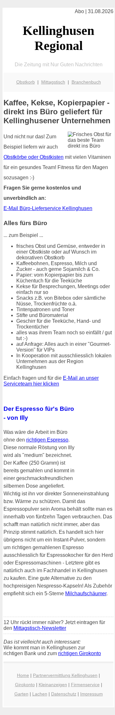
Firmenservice (85, 684)
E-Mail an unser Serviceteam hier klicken (51, 380)
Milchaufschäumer (85, 593)
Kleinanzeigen (53, 684)
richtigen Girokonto (79, 653)
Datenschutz (63, 693)
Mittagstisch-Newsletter (39, 628)
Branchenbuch (86, 82)
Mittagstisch (53, 82)
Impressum (91, 693)
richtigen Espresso (47, 440)
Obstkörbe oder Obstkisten (34, 157)
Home (23, 675)
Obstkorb (25, 82)
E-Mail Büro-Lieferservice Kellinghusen (48, 208)
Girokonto (25, 684)
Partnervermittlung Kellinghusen (65, 675)
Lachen (39, 693)
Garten (21, 693)
